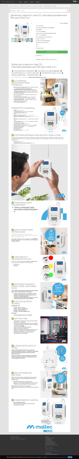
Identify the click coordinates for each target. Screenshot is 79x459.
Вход (20, 1)
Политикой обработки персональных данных (56, 457)
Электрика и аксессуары (38, 6)
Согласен (70, 457)
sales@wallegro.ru (51, 448)
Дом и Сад (16, 6)
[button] (32, 23)
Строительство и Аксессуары (25, 6)
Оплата (31, 1)
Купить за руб (52, 52)
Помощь (38, 1)
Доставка (26, 1)
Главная (11, 6)
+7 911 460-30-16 (50, 447)
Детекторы (54, 6)
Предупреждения (47, 6)
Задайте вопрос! (53, 59)
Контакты (47, 436)
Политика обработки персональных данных (52, 455)
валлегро (9, 1)
